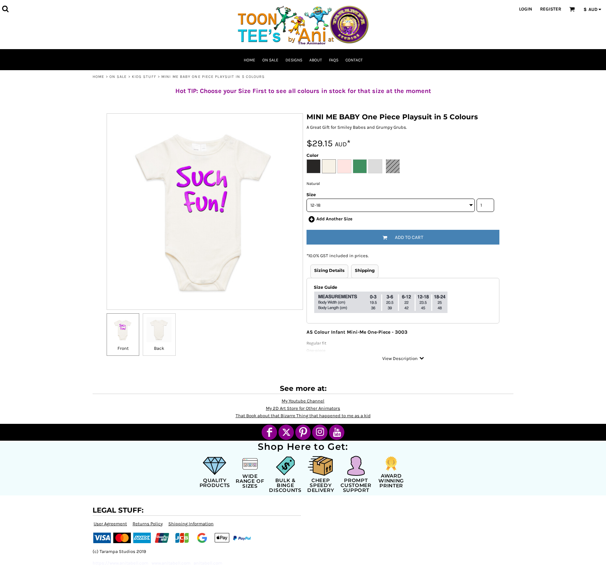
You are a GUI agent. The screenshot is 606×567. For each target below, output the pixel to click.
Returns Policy (148, 523)
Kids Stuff (144, 76)
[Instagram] (320, 432)
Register (550, 9)
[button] (5, 8)
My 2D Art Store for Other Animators (303, 408)
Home (98, 76)
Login (525, 9)
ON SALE (118, 76)
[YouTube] (336, 432)
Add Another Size (334, 218)
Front (123, 348)
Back (159, 348)
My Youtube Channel (303, 400)
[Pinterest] (303, 432)
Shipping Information (191, 523)
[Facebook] (269, 432)
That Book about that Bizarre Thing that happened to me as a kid (303, 415)
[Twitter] (286, 432)
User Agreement (110, 523)
